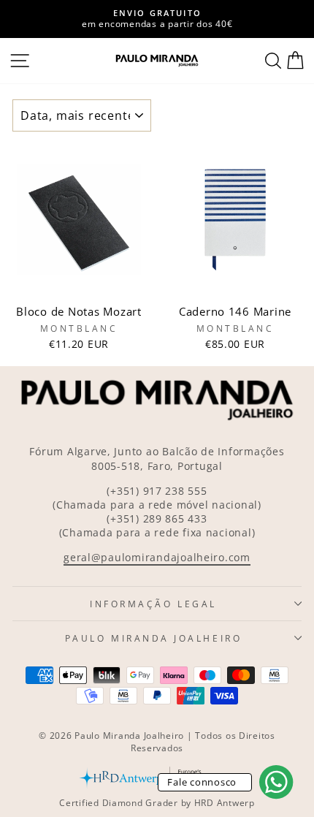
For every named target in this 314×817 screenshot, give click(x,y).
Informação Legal (153, 603)
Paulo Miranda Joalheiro (153, 638)
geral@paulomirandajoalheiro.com (157, 557)
